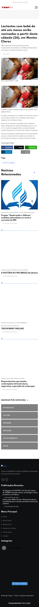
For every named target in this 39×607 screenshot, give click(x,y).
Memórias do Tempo (9, 528)
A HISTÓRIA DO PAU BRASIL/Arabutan (19, 273)
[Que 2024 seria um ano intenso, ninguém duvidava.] (19, 575)
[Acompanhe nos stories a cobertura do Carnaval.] (19, 580)
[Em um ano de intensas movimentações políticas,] (19, 572)
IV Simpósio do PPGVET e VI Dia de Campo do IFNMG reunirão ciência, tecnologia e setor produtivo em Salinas (20, 492)
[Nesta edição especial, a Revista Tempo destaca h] (19, 553)
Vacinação (11, 162)
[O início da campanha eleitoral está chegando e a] (19, 560)
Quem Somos (7, 520)
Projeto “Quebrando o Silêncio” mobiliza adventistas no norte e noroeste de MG (16, 218)
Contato (5, 536)
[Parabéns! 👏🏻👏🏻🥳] (19, 577)
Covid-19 (5, 162)
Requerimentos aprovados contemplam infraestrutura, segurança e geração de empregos (18, 384)
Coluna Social (7, 532)
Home (5, 516)
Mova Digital (19, 603)
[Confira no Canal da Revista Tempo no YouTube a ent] (19, 555)
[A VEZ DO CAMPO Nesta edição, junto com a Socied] (19, 570)
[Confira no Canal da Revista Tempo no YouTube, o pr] (19, 567)
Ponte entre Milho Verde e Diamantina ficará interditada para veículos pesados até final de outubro (20, 501)
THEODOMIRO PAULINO (12, 329)
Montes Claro (7, 524)
